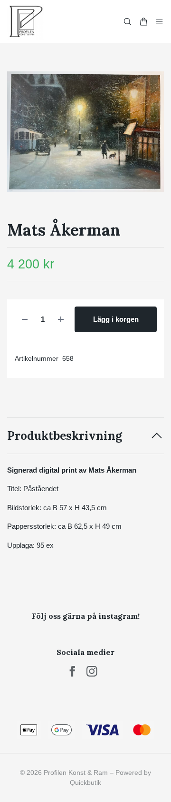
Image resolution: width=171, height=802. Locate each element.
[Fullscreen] (85, 131)
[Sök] (127, 21)
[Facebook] (72, 671)
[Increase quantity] (61, 319)
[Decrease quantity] (25, 319)
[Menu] (160, 21)
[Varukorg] (143, 21)
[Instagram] (91, 671)
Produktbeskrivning (64, 436)
